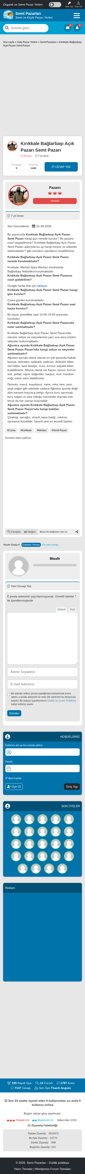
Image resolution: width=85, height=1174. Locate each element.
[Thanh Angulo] (16, 819)
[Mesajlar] (67, 28)
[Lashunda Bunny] (36, 868)
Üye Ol (16, 786)
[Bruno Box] (55, 856)
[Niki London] (55, 843)
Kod (72, 609)
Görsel (61, 609)
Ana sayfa (8, 42)
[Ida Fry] (29, 819)
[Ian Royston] (16, 856)
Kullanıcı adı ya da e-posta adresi (23, 745)
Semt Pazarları (48, 42)
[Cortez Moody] (29, 843)
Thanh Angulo (61, 1088)
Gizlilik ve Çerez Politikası (61, 700)
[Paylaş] (77, 532)
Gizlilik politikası (59, 1162)
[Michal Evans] (69, 831)
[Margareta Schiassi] (69, 856)
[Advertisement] (42, 92)
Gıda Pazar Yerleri (27, 42)
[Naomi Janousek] (42, 831)
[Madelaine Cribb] (69, 843)
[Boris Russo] (69, 819)
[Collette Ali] (42, 819)
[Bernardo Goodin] (42, 856)
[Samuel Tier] (16, 843)
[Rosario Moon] (22, 868)
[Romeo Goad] (55, 819)
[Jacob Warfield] (62, 868)
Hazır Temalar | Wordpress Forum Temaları (42, 1169)
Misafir (55, 558)
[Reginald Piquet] (42, 843)
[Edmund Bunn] (29, 831)
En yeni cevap (50, 544)
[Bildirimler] (77, 28)
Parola (9, 761)
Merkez (42, 430)
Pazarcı (27, 155)
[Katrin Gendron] (49, 868)
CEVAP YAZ (62, 166)
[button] (77, 15)
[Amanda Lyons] (55, 831)
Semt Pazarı (60, 430)
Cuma (12, 430)
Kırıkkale (27, 430)
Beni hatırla (14, 778)
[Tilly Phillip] (16, 831)
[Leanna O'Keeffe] (29, 856)
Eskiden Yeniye (31, 544)
